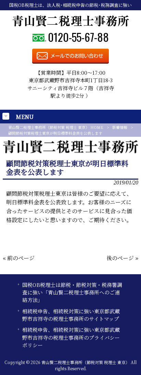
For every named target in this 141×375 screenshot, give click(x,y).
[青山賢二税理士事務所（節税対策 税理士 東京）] (70, 24)
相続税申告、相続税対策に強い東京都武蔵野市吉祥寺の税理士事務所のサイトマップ (71, 314)
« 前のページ (19, 258)
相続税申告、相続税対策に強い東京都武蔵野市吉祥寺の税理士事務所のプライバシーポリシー (71, 337)
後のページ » (122, 258)
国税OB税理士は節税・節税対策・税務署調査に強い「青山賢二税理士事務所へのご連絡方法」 (72, 292)
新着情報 (119, 127)
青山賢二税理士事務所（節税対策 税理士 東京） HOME (55, 127)
